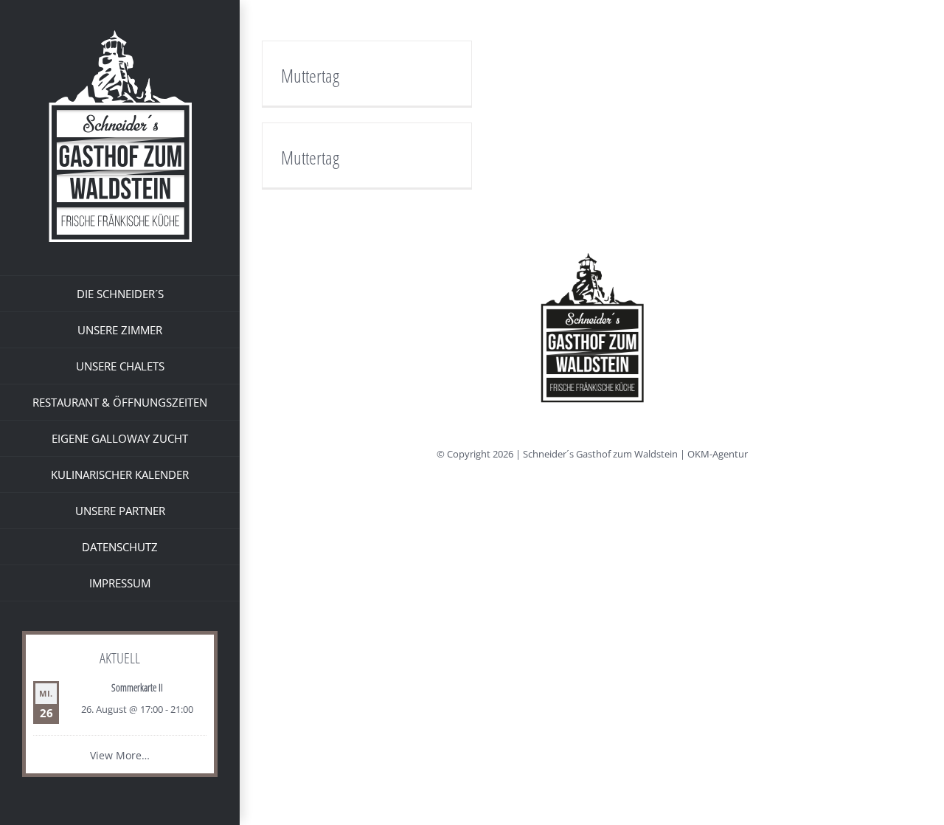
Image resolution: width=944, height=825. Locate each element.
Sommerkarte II (137, 687)
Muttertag (310, 75)
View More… (120, 755)
